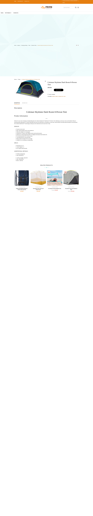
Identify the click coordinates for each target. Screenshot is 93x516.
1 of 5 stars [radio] (44, 509)
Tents (29, 45)
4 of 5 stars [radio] (47, 509)
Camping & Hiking (24, 45)
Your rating (46, 508)
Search (75, 7)
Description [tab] (17, 103)
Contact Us (26, 1)
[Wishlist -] (78, 7)
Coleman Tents (33, 45)
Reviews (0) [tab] (24, 103)
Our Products (20, 1)
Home (15, 1)
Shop (19, 79)
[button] (51, 94)
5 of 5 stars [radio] (48, 509)
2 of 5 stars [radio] (45, 509)
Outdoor (18, 45)
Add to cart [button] (21, 193)
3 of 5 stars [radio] (46, 509)
